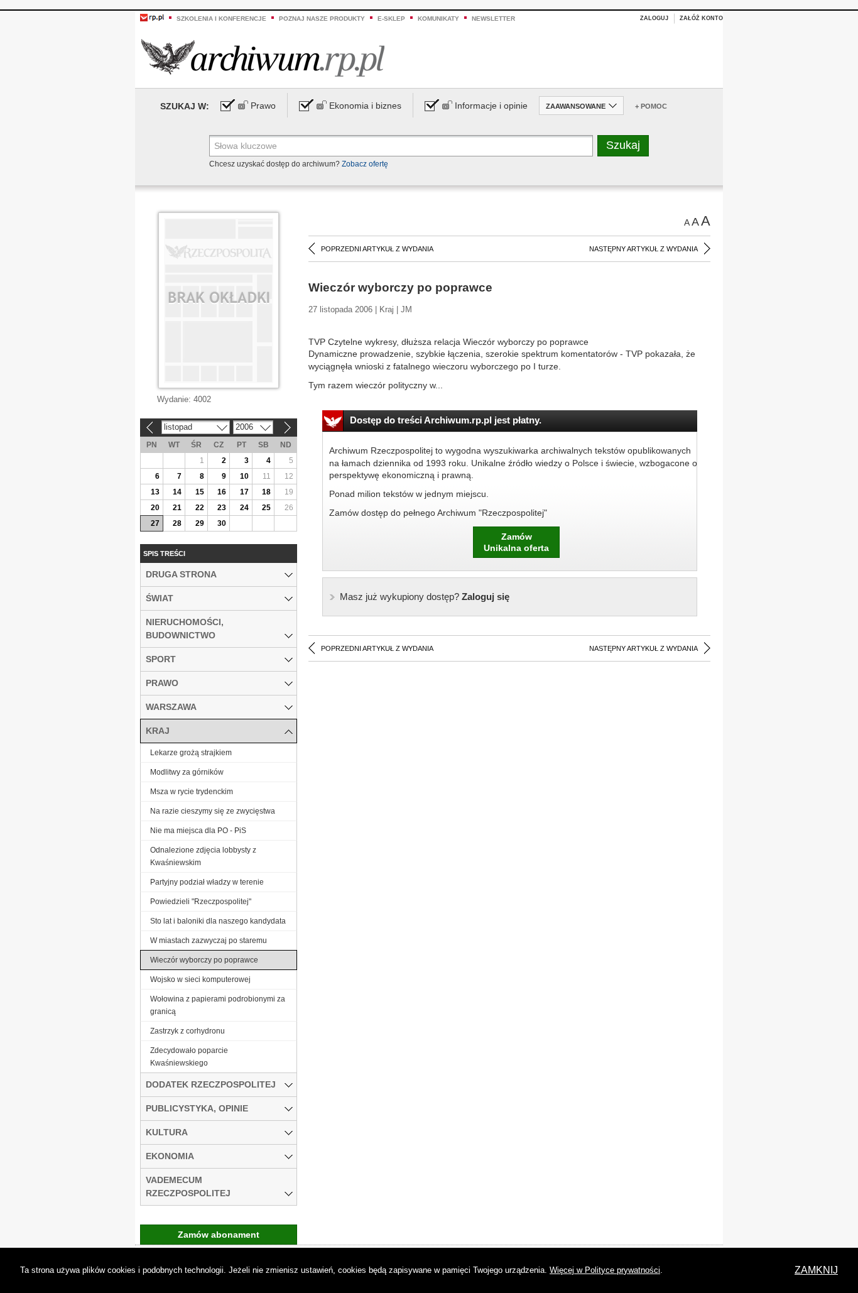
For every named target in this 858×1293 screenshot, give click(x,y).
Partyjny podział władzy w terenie (207, 882)
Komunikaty (438, 18)
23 (221, 507)
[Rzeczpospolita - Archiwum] (262, 57)
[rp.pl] (152, 17)
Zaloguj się (424, 596)
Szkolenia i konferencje (221, 18)
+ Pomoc (651, 106)
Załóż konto (701, 18)
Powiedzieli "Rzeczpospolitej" (200, 901)
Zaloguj (654, 18)
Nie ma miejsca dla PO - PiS (198, 830)
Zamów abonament (218, 1235)
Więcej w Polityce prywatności (605, 1270)
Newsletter (493, 18)
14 (177, 492)
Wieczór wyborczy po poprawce (204, 960)
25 (266, 507)
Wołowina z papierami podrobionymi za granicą (217, 1005)
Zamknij (816, 1270)
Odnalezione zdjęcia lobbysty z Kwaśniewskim (203, 856)
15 (199, 492)
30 (221, 523)
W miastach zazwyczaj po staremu (208, 940)
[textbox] (401, 145)
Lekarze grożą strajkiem (191, 752)
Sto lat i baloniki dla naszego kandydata (218, 921)
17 (244, 492)
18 (266, 492)
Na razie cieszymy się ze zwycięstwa (212, 811)
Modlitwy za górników (187, 772)
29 (199, 523)
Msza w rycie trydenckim (191, 791)
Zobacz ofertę (365, 164)
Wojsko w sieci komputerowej (200, 979)
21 (177, 507)
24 (244, 507)
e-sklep (391, 18)
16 (221, 492)
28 (177, 523)
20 (155, 507)
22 (199, 507)
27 (155, 523)
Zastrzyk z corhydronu (187, 1031)
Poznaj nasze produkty (322, 18)
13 (155, 492)
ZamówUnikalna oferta (516, 542)
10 (244, 476)
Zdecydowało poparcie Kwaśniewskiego (189, 1056)
